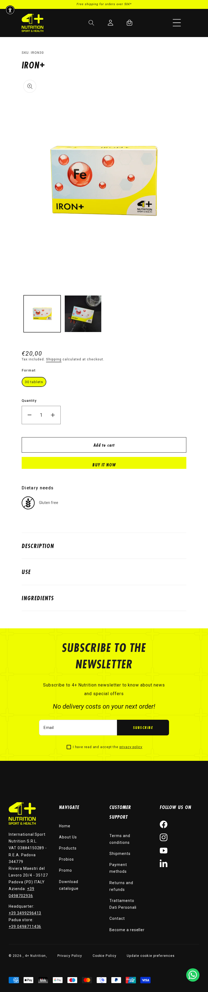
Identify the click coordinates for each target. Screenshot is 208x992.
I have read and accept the (107, 747)
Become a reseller (127, 930)
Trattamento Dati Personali (122, 904)
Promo (65, 870)
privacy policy (130, 747)
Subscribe (143, 727)
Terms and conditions (119, 839)
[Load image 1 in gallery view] (42, 314)
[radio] (34, 382)
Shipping (53, 359)
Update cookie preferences (151, 956)
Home (64, 826)
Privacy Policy (69, 956)
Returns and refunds (121, 886)
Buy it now (104, 465)
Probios (66, 859)
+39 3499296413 (25, 913)
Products (68, 848)
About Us (68, 837)
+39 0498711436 (25, 926)
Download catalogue (69, 885)
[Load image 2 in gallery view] (83, 314)
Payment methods (118, 868)
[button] (176, 22)
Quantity (29, 401)
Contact (117, 918)
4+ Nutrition (35, 956)
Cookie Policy (105, 956)
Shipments (120, 853)
